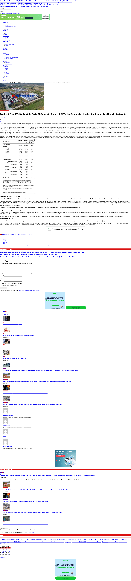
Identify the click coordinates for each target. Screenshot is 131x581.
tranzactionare (122, 542)
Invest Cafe (7, 40)
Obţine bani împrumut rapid (11, 26)
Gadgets (4, 356)
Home (1, 82)
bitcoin (20, 539)
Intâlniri (6, 38)
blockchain (43, 539)
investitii (17, 541)
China (69, 539)
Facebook (5, 236)
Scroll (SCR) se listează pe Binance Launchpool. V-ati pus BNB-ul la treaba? (53, 246)
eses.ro (4, 436)
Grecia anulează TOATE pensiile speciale (12, 324)
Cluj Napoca (73, 539)
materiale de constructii (15, 234)
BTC (46, 539)
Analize (6, 23)
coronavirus (83, 539)
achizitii (3, 234)
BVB (66, 539)
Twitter (4, 238)
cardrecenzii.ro (6, 425)
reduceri (83, 541)
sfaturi (109, 542)
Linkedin (4, 239)
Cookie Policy (32, 532)
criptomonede (92, 539)
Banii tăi (5, 22)
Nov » (4, 557)
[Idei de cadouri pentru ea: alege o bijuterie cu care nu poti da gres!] (6, 332)
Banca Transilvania (12, 539)
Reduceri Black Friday (9, 44)
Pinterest (5, 242)
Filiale (6, 37)
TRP (32, 234)
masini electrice (36, 542)
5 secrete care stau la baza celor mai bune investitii (15, 347)
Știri (4, 47)
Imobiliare (4, 368)
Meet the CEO (8, 33)
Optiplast (23, 234)
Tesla (117, 542)
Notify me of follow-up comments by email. (12, 283)
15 (2, 552)
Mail (4, 243)
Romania (105, 542)
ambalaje (7, 234)
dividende (119, 539)
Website (2, 280)
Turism (6, 45)
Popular (4, 311)
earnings (124, 539)
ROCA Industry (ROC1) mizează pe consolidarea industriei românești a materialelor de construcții (24, 3)
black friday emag (37, 539)
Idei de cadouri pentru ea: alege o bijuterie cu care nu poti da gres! (18, 335)
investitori (23, 542)
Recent (4, 312)
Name (2, 275)
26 (8, 554)
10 (5, 551)
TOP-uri (5, 48)
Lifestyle (5, 41)
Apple (7, 539)
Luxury (6, 42)
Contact (5, 49)
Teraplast (28, 234)
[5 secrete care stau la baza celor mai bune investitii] (6, 343)
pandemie (61, 542)
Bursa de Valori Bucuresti (58, 539)
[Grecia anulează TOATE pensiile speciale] (6, 320)
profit (68, 542)
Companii (7, 32)
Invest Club (6, 36)
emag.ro (6, 542)
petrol (66, 542)
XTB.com (2, 543)
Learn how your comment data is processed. (29, 290)
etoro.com (11, 542)
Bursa (6, 25)
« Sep (1, 557)
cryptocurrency (106, 539)
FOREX (6, 29)
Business (5, 30)
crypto (100, 539)
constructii (79, 539)
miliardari (57, 542)
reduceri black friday (94, 542)
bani (17, 539)
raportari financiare (74, 542)
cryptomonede (113, 539)
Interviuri (5, 34)
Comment (2, 273)
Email (1, 278)
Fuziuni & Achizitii (6, 110)
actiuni (2, 539)
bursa (49, 539)
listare (27, 542)
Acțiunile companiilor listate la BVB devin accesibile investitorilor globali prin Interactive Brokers (24, 6)
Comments (5, 314)
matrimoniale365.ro (7, 446)
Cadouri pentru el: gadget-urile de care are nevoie (14, 358)
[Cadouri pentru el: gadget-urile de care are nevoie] (6, 355)
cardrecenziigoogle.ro (8, 415)
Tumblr (4, 240)
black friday (28, 539)
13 (9, 551)
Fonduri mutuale (8, 27)
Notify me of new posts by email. (9, 285)
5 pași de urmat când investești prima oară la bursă (16, 246)
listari (30, 542)
